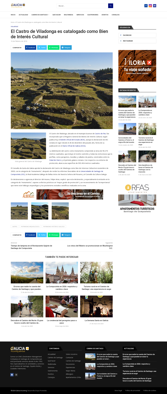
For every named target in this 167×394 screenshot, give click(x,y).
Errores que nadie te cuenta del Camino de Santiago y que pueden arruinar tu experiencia (126, 113)
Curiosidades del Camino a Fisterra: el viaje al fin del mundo (126, 140)
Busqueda (110, 5)
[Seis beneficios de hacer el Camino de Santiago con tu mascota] (147, 156)
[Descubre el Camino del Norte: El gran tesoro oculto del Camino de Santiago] (27, 306)
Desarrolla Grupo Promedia (37, 391)
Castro (14, 226)
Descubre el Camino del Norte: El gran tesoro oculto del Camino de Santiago (127, 168)
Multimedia (68, 15)
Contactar (69, 357)
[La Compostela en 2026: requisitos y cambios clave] (62, 272)
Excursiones (70, 364)
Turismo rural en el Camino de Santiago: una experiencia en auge (146, 141)
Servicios (80, 15)
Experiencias (70, 367)
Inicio (13, 15)
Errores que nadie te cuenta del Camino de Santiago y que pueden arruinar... (108, 356)
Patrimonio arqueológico (30, 226)
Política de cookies (149, 390)
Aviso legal (118, 390)
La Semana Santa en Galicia (96, 320)
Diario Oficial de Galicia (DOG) (74, 146)
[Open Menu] (154, 5)
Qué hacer (56, 15)
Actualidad (23, 15)
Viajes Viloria (70, 371)
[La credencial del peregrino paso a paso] (62, 306)
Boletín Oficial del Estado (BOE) (72, 140)
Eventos (105, 15)
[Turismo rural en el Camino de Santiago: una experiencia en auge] (96, 272)
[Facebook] (146, 5)
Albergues (69, 374)
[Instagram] (150, 5)
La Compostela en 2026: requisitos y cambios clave (145, 112)
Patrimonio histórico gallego (54, 226)
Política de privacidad (132, 390)
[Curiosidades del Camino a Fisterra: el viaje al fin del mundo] (127, 129)
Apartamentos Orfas (73, 377)
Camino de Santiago (39, 15)
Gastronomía (92, 15)
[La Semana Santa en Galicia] (96, 306)
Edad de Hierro (55, 160)
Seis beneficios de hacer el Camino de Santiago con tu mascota (145, 168)
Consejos (115, 15)
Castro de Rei (100, 133)
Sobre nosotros (71, 354)
